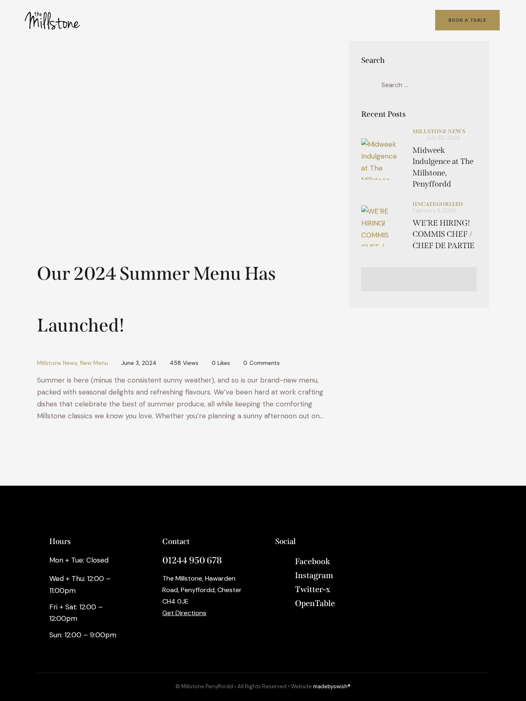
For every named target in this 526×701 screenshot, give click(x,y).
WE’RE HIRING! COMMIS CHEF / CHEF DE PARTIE (444, 234)
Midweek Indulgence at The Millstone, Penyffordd (443, 167)
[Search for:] (419, 84)
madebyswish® (332, 686)
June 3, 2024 (139, 363)
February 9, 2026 (434, 210)
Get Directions (184, 613)
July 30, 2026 (443, 137)
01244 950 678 (192, 560)
